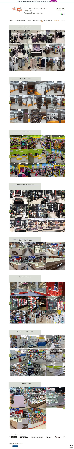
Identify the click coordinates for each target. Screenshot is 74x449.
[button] (18, 36)
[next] (64, 50)
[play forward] (64, 437)
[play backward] (9, 437)
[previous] (10, 50)
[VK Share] (25, 440)
